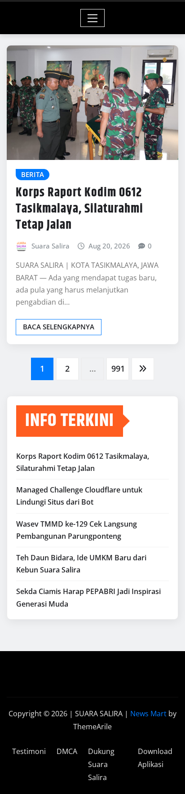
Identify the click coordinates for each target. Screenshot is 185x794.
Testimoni (29, 751)
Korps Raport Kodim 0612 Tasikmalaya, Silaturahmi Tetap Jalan (79, 209)
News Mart (148, 714)
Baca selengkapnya (58, 326)
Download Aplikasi (155, 757)
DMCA (67, 751)
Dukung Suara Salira (101, 764)
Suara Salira (50, 245)
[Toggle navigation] (92, 18)
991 (118, 368)
